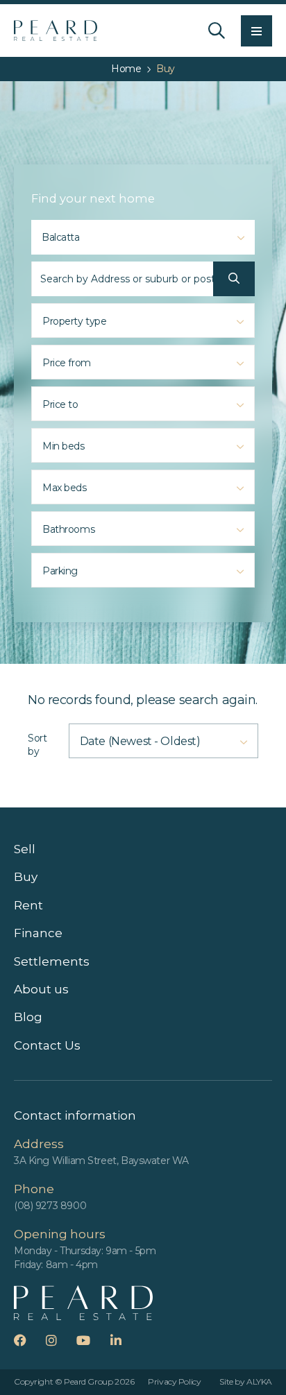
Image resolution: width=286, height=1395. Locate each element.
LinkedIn (124, 1340)
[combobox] (143, 237)
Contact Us (47, 1045)
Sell (24, 849)
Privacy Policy (174, 1381)
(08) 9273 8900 (50, 1205)
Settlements (52, 961)
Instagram (60, 1340)
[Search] (216, 30)
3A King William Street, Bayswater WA (101, 1160)
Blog (28, 1017)
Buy (25, 877)
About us (41, 989)
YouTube (92, 1340)
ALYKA (259, 1381)
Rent (28, 905)
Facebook (29, 1340)
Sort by (37, 745)
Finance (38, 933)
